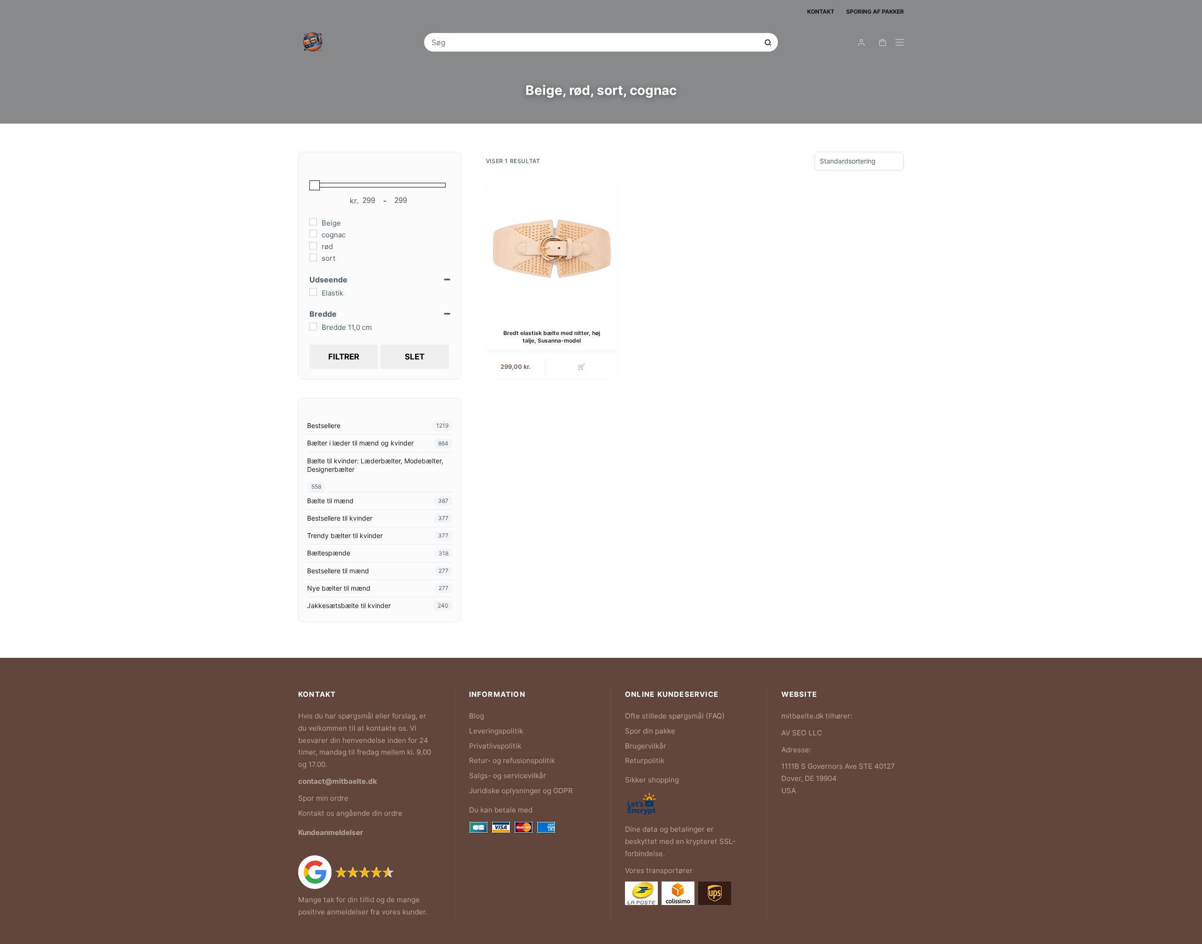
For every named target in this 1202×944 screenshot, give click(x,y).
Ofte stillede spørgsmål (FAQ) (675, 715)
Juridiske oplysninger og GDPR (521, 790)
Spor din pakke (650, 730)
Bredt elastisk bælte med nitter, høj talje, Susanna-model (551, 336)
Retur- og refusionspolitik (512, 760)
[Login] (861, 42)
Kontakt (820, 11)
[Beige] (313, 222)
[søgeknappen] (768, 42)
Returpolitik (644, 760)
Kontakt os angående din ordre (350, 813)
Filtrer (343, 356)
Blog (476, 715)
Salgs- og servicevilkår (507, 775)
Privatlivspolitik (495, 745)
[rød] (313, 246)
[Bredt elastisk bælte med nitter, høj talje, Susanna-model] (551, 248)
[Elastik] (313, 292)
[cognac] (313, 233)
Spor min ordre (323, 798)
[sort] (313, 257)
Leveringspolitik (496, 730)
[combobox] (594, 42)
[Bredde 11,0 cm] (313, 326)
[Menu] (899, 42)
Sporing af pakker (875, 11)
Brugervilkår (645, 745)
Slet (414, 356)
